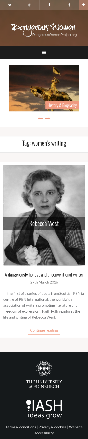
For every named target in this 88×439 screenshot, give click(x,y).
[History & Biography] (44, 88)
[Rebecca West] (44, 215)
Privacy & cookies (52, 427)
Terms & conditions (20, 427)
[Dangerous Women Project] (44, 27)
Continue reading (44, 330)
